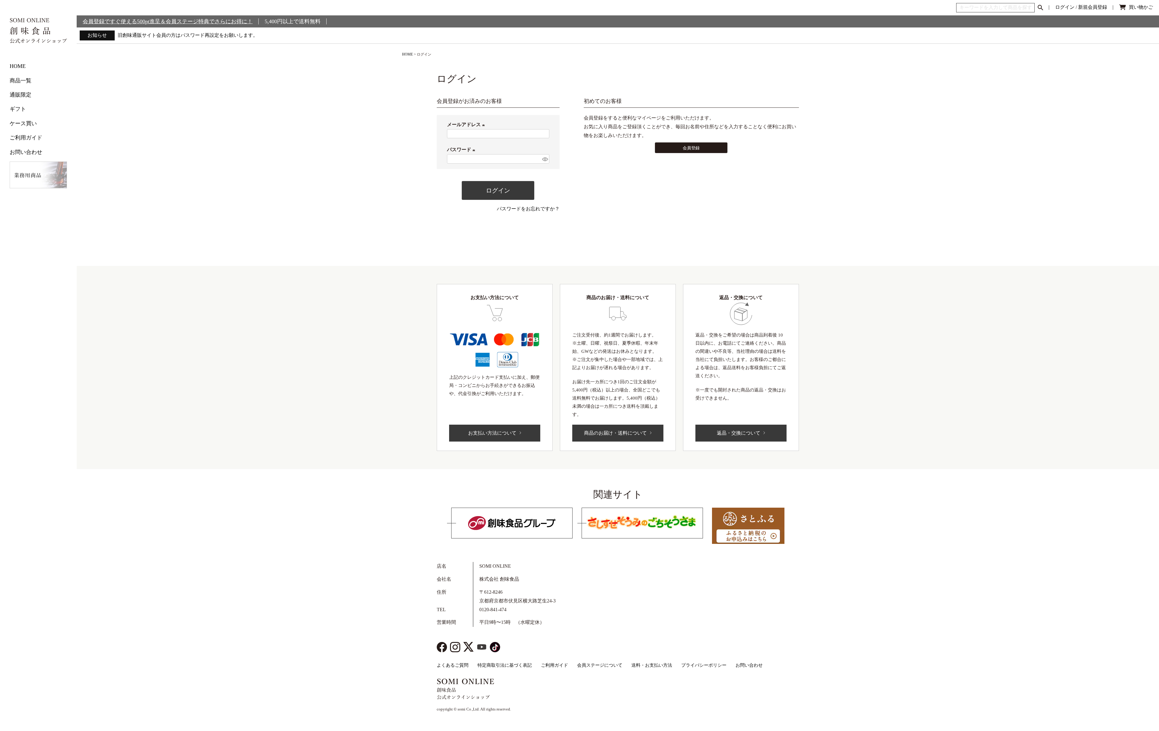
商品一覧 (20, 81)
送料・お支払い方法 (651, 665)
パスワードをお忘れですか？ (528, 208)
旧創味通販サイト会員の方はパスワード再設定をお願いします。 (188, 35)
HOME (18, 66)
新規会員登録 (1092, 7)
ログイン (1064, 7)
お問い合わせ (26, 152)
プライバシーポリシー (703, 665)
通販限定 (20, 95)
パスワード (462, 149)
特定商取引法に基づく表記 (504, 665)
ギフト (18, 109)
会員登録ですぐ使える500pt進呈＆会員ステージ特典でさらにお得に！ (168, 21)
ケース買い (23, 123)
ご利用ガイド (26, 138)
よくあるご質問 (452, 665)
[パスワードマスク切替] (545, 159)
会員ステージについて (599, 665)
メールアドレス (467, 124)
